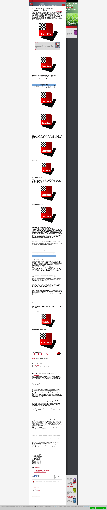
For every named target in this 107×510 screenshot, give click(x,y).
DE (54, 5)
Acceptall (103, 508)
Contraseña (34, 489)
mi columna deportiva (37, 467)
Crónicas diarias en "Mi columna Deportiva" (40, 472)
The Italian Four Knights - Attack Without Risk (71, 497)
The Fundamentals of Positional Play (70, 487)
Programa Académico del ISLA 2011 (39, 471)
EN (55, 5)
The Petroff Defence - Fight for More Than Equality (71, 29)
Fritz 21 (36, 42)
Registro (39, 490)
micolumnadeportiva (37, 365)
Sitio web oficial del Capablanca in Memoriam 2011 (41, 470)
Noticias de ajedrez (39, 5)
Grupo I (33, 358)
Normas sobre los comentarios (35, 487)
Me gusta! (57, 11)
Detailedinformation (93, 508)
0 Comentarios (60, 11)
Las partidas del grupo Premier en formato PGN (41, 354)
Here (55, 506)
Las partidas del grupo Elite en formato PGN (40, 353)
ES (56, 5)
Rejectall (98, 508)
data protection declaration (86, 506)
